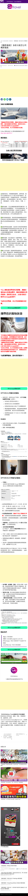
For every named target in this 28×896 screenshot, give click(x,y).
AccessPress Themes (8, 894)
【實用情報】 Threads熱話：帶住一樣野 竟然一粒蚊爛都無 (12, 782)
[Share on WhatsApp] (4, 99)
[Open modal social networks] (10, 99)
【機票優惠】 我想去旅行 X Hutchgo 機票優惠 (11, 878)
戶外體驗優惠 (4, 846)
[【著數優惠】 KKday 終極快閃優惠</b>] (14, 857)
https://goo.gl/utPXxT (6, 133)
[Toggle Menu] (2, 1)
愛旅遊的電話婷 (3, 875)
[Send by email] (7, 99)
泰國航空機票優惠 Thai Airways (20, 734)
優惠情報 (11, 40)
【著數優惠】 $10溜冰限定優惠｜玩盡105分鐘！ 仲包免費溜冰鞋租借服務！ (14, 765)
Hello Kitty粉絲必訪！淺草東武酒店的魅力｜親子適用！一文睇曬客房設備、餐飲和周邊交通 (8, 736)
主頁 (1, 40)
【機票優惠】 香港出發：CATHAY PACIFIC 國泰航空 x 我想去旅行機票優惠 (14, 888)
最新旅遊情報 (5, 40)
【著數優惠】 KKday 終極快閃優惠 (9, 865)
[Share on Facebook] (2, 99)
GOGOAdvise (4, 65)
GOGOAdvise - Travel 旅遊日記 (14, 1)
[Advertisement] (14, 24)
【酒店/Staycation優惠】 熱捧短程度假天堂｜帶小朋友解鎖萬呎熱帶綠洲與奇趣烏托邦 (14, 873)
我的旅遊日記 (3, 867)
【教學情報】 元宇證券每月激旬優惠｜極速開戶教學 (10, 799)
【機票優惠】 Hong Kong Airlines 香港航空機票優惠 (13, 883)
